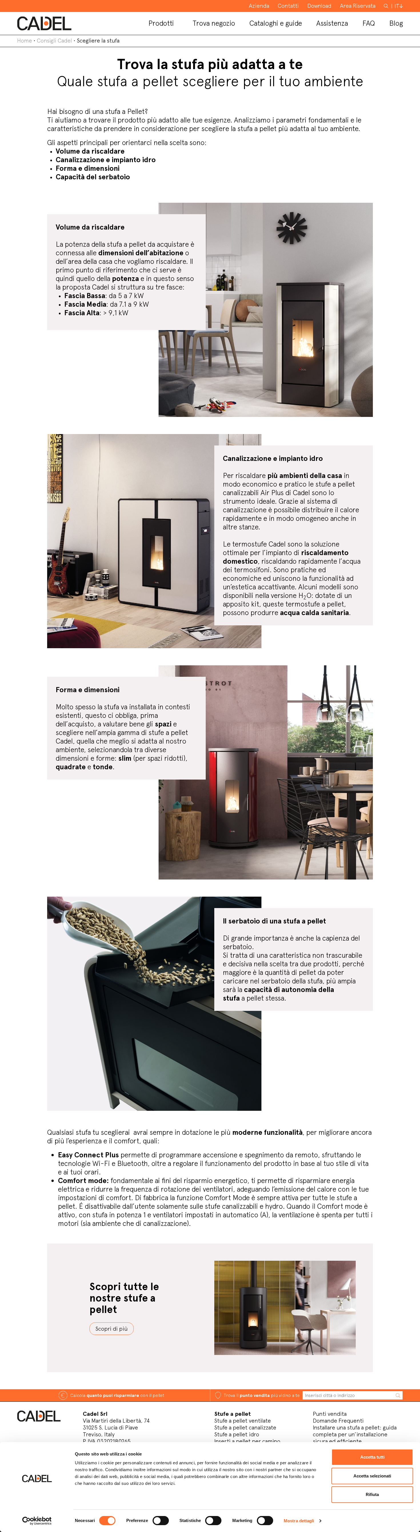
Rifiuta (372, 1494)
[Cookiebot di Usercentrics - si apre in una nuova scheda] (37, 1521)
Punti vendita (330, 1413)
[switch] (161, 1520)
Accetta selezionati (372, 1475)
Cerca (386, 6)
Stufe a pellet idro (236, 1434)
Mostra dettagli (299, 1520)
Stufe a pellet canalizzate (245, 1427)
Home (24, 40)
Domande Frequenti (338, 1420)
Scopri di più (111, 1328)
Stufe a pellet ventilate (242, 1420)
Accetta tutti (372, 1457)
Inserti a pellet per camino (247, 1441)
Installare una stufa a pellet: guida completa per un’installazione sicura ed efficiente (355, 1434)
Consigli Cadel (54, 40)
